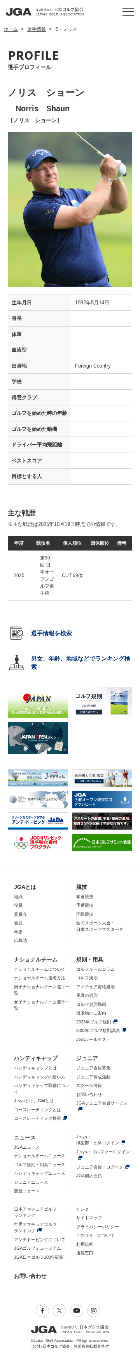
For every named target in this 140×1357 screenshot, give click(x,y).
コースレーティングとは (37, 1109)
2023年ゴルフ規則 (93, 1022)
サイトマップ (89, 1217)
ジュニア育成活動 (93, 1077)
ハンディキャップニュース (39, 1173)
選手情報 (36, 29)
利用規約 (84, 1244)
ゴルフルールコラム (95, 969)
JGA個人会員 (89, 1175)
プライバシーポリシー (97, 1226)
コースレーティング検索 (37, 1118)
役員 (18, 905)
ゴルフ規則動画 (91, 1004)
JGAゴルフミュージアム (37, 1248)
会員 (18, 922)
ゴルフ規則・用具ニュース (39, 1164)
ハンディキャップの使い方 (39, 1077)
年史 (18, 931)
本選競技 (84, 896)
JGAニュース (27, 1147)
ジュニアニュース (31, 1182)
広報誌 (20, 940)
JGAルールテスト (93, 1039)
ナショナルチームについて (39, 969)
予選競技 (84, 905)
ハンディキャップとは (35, 1068)
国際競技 (84, 914)
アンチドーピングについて (39, 1239)
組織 (18, 896)
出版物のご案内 (91, 1013)
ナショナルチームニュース (39, 1155)
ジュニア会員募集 (93, 1068)
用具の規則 (87, 995)
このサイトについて (95, 1235)
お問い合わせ (89, 1094)
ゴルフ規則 (87, 977)
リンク (82, 1209)
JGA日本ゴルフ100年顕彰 (39, 1257)
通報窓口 (84, 1252)
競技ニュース (27, 1190)
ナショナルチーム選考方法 (39, 977)
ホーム (11, 29)
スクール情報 (89, 1085)
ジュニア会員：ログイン (99, 1167)
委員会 (20, 914)
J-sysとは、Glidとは (34, 1100)
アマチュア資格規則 (95, 986)
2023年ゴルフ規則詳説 (98, 1030)
